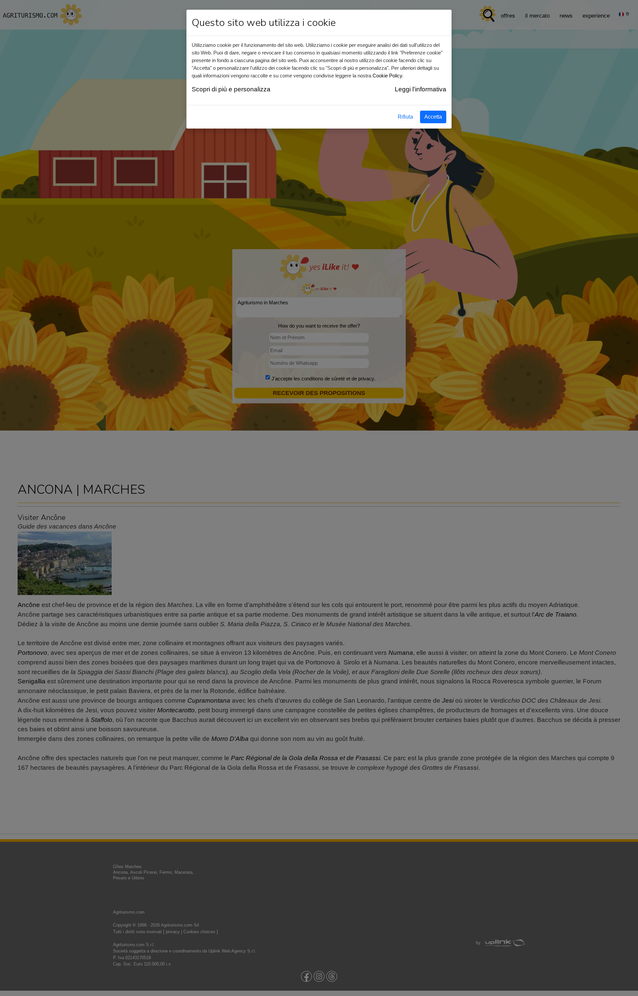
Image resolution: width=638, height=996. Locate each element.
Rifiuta (405, 117)
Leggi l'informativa (420, 89)
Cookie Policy (387, 75)
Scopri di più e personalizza (231, 89)
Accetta (433, 117)
